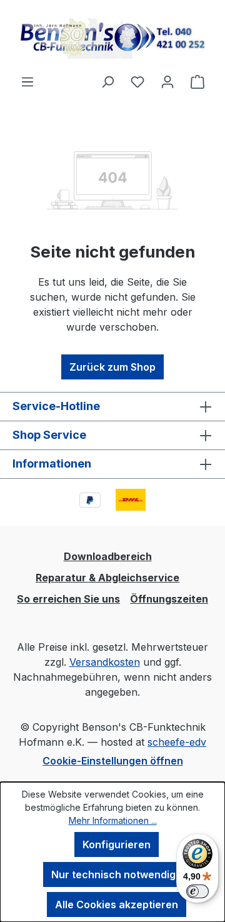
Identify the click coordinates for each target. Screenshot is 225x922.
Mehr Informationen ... (113, 820)
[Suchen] (107, 81)
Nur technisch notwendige (116, 874)
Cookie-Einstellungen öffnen (112, 760)
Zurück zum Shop (112, 367)
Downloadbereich (108, 556)
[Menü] (27, 81)
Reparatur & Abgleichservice (107, 577)
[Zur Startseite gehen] (112, 37)
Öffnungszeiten (169, 599)
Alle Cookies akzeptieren (116, 904)
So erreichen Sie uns (68, 599)
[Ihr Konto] (167, 81)
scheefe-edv (177, 742)
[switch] (197, 891)
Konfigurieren (116, 844)
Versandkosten (104, 662)
